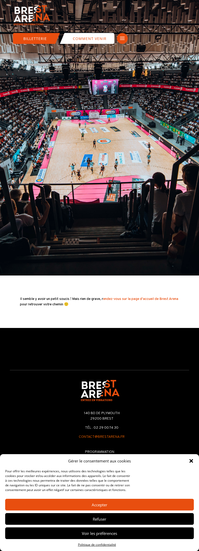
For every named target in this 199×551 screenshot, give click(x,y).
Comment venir (89, 38)
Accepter (99, 504)
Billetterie (35, 38)
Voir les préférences (99, 533)
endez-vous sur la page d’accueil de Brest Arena (140, 299)
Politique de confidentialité (97, 544)
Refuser (99, 519)
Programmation (99, 452)
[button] (191, 460)
